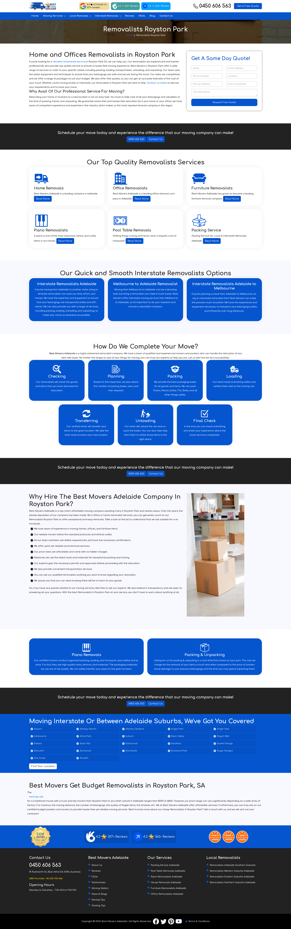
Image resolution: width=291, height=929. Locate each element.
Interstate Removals (106, 16)
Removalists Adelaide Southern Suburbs (233, 865)
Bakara (38, 743)
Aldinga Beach (88, 729)
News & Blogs (99, 894)
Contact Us (166, 16)
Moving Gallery (100, 888)
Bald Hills (85, 743)
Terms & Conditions (199, 921)
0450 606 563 (215, 6)
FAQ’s (142, 16)
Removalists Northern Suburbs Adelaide (232, 882)
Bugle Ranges (225, 750)
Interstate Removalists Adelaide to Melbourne (224, 286)
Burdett (84, 758)
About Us (97, 865)
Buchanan (85, 750)
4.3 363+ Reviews (158, 6)
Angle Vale (223, 729)
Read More (43, 198)
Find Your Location (43, 766)
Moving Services (53, 16)
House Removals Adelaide (166, 882)
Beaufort (39, 750)
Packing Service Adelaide (165, 865)
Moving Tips (98, 899)
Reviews (129, 16)
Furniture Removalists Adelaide (168, 888)
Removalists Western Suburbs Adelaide (232, 871)
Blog (152, 16)
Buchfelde (131, 750)
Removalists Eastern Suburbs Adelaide (232, 876)
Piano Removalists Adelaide (166, 876)
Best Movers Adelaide (114, 921)
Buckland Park (179, 750)
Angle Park (177, 729)
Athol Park (85, 736)
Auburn (129, 736)
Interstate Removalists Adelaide (66, 284)
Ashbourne (40, 736)
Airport (38, 729)
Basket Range (225, 743)
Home (34, 16)
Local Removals (78, 16)
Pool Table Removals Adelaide (168, 871)
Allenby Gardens (134, 729)
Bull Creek (39, 758)
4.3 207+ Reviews (128, 6)
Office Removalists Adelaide (167, 894)
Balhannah (131, 743)
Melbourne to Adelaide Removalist (145, 284)
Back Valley (177, 736)
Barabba (176, 743)
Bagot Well (223, 736)
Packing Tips (98, 905)
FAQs (95, 876)
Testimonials (98, 882)
